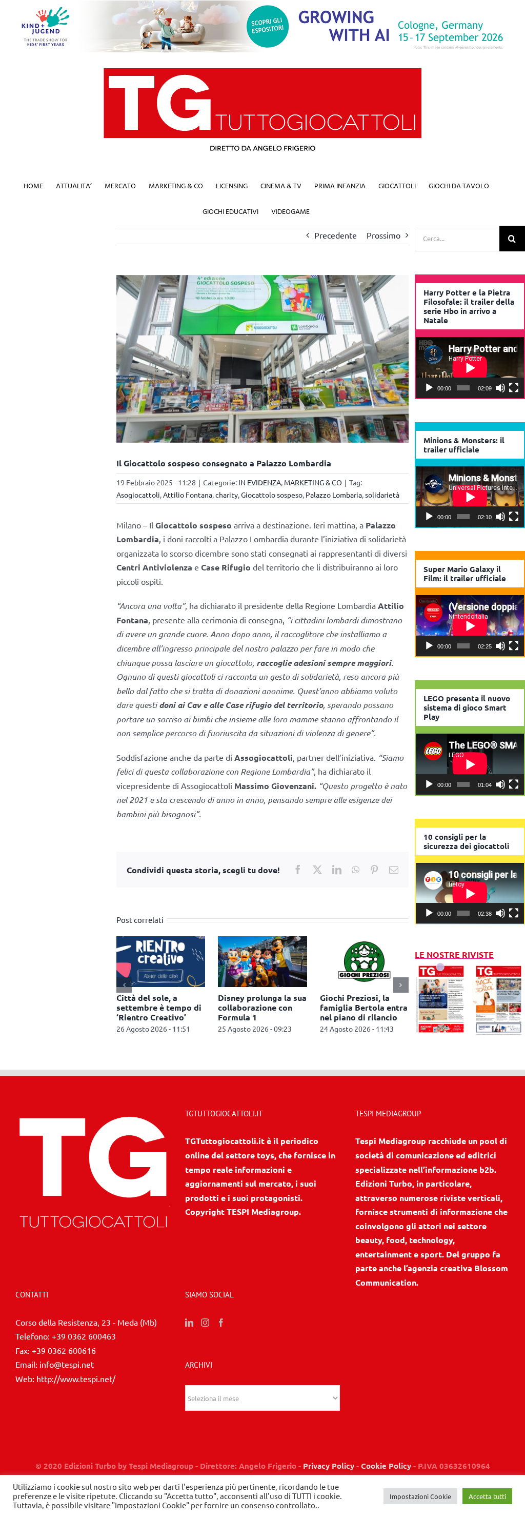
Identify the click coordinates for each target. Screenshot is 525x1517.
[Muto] (500, 388)
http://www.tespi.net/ (75, 1378)
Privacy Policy (328, 1466)
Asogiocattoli (138, 494)
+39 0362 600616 (64, 1350)
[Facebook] (221, 1322)
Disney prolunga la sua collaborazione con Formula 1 (262, 1007)
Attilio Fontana (187, 494)
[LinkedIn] (189, 1322)
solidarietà (382, 494)
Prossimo (383, 235)
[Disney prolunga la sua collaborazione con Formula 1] (262, 941)
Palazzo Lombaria (334, 494)
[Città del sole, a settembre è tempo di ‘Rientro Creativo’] (160, 941)
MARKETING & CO (313, 482)
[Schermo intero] (514, 388)
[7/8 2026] (441, 968)
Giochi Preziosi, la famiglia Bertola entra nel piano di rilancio (364, 1007)
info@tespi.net (66, 1364)
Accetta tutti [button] (487, 1496)
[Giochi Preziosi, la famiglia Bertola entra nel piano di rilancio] (364, 941)
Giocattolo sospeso (271, 494)
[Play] (429, 388)
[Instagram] (205, 1322)
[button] (124, 985)
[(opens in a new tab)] (498, 968)
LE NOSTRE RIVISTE (454, 954)
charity (226, 494)
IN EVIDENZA (259, 482)
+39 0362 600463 (84, 1336)
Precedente (335, 235)
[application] (470, 367)
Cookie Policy (386, 1466)
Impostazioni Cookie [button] (420, 1496)
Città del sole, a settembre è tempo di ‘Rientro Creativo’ (158, 1007)
